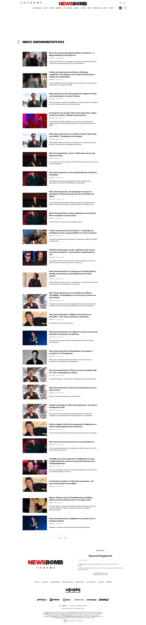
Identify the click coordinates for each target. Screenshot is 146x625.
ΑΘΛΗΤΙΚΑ (76, 8)
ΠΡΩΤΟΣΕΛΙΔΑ (97, 8)
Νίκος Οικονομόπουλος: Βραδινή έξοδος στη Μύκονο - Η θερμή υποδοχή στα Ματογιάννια (71, 54)
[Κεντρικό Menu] (125, 7)
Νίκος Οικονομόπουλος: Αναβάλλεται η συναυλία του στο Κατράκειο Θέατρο (72, 520)
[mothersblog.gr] (91, 599)
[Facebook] (21, 2)
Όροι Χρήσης (45, 582)
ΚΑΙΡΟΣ (90, 8)
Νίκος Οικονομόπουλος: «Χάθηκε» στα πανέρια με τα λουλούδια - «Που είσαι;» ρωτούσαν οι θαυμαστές (70, 315)
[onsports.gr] (54, 599)
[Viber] (27, 2)
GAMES (111, 8)
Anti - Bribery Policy (91, 582)
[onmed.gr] (104, 599)
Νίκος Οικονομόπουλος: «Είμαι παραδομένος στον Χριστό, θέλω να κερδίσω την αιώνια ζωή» (72, 214)
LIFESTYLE (83, 8)
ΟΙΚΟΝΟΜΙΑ (58, 8)
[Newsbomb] (45, 563)
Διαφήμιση (109, 582)
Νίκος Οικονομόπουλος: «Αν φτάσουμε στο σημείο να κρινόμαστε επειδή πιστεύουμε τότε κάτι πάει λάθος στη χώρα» (71, 194)
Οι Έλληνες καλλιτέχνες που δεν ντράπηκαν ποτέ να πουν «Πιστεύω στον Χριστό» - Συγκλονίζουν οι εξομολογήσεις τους (72, 252)
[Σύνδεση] (120, 7)
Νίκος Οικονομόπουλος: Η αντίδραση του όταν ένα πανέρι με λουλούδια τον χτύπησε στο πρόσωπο (73, 333)
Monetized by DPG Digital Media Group (78, 605)
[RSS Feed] (41, 2)
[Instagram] (31, 2)
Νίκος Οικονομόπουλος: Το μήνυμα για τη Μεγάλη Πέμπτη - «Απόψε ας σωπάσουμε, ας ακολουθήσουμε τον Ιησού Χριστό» (72, 273)
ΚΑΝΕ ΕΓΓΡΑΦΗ (98, 574)
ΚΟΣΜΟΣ (70, 8)
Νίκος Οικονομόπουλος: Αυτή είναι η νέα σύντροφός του (71, 442)
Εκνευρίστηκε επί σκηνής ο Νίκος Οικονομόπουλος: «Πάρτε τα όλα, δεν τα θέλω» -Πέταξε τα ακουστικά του (73, 114)
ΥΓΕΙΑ (64, 8)
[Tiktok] (34, 2)
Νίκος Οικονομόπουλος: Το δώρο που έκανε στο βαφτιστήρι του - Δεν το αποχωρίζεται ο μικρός (73, 371)
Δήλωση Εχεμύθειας (55, 582)
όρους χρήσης (105, 564)
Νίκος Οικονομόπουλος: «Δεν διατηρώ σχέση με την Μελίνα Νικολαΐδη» (73, 173)
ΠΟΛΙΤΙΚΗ (51, 8)
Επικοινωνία (101, 582)
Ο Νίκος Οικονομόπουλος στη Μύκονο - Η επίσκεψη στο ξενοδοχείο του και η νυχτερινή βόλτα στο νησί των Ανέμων (73, 232)
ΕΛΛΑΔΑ (45, 8)
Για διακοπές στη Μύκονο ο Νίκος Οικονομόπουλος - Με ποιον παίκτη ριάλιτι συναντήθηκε (71, 482)
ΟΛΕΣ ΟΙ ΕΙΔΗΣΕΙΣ (37, 8)
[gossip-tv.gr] (42, 599)
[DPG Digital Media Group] (73, 590)
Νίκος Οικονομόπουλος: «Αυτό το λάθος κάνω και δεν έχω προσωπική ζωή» (72, 154)
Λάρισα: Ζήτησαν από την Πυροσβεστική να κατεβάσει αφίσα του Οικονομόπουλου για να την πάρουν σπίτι (71, 498)
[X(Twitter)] (24, 2)
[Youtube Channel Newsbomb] (37, 2)
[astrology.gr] (79, 599)
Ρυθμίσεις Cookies (79, 582)
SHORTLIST (105, 8)
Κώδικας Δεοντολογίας (67, 582)
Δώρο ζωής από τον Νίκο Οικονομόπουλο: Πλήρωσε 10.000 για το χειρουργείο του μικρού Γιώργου (72, 95)
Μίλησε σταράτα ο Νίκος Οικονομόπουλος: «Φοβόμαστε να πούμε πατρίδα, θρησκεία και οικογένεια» (72, 425)
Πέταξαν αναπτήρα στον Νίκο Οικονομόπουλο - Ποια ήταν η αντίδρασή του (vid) (73, 406)
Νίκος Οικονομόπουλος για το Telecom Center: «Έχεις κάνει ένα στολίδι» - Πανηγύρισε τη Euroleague (73, 135)
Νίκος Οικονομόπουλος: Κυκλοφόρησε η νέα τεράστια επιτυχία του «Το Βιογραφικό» (70, 352)
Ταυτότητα (36, 582)
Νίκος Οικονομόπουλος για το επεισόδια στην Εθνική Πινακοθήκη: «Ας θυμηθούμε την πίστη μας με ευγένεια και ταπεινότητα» (72, 295)
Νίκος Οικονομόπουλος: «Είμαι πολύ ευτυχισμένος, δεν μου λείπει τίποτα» (73, 389)
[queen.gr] (67, 599)
